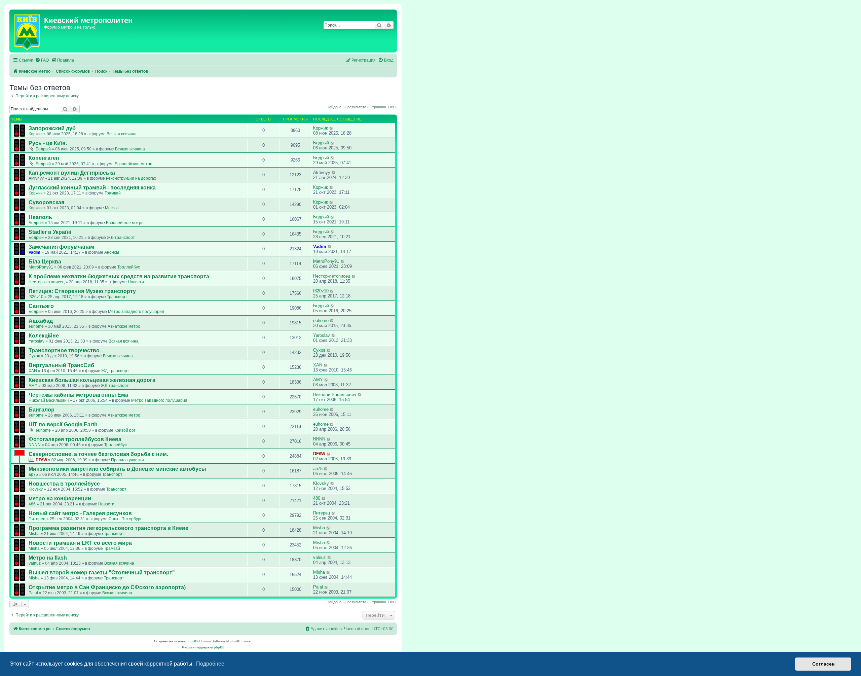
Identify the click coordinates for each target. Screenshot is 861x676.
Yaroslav (36, 341)
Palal (33, 593)
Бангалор (41, 410)
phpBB (192, 641)
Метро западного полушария (136, 311)
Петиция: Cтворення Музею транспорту (82, 291)
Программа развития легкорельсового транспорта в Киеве (108, 528)
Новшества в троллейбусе (64, 484)
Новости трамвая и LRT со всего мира (80, 543)
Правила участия (127, 460)
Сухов (34, 356)
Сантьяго (41, 306)
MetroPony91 (41, 267)
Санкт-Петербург (125, 519)
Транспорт (117, 296)
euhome (36, 326)
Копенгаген (44, 158)
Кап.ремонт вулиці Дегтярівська (72, 173)
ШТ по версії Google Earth (63, 424)
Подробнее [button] (210, 664)
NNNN (35, 444)
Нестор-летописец (47, 282)
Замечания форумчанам (61, 247)
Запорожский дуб (52, 128)
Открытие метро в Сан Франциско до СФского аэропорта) (107, 587)
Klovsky (36, 489)
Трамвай (113, 193)
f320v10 (36, 296)
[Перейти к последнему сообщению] (331, 128)
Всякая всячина (122, 134)
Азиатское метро (124, 326)
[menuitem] (42, 60)
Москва (112, 208)
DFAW (41, 460)
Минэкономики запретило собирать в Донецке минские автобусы (117, 469)
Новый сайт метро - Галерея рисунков (80, 513)
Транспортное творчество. (65, 350)
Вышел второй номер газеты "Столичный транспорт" (102, 572)
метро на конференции (60, 498)
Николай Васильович (49, 400)
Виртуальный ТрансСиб (61, 365)
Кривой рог (124, 430)
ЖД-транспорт (121, 237)
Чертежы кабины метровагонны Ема (78, 395)
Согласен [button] (823, 664)
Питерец (37, 519)
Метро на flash (48, 558)
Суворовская (46, 202)
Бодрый (43, 149)
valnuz (35, 563)
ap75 (33, 474)
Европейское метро (133, 164)
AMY (33, 385)
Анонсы (111, 252)
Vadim (34, 252)
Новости (136, 282)
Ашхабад (41, 321)
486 (32, 504)
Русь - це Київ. (48, 143)
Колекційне (44, 336)
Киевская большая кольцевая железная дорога (92, 380)
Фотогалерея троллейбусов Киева (75, 439)
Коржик (35, 134)
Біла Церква (45, 261)
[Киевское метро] (27, 31)
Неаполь (40, 217)
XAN (33, 370)
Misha (34, 533)
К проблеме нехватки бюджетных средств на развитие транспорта (119, 276)
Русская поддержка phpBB (203, 647)
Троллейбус (128, 267)
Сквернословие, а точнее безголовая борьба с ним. (98, 454)
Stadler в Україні (50, 232)
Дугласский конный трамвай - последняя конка (92, 187)
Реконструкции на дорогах (131, 178)
